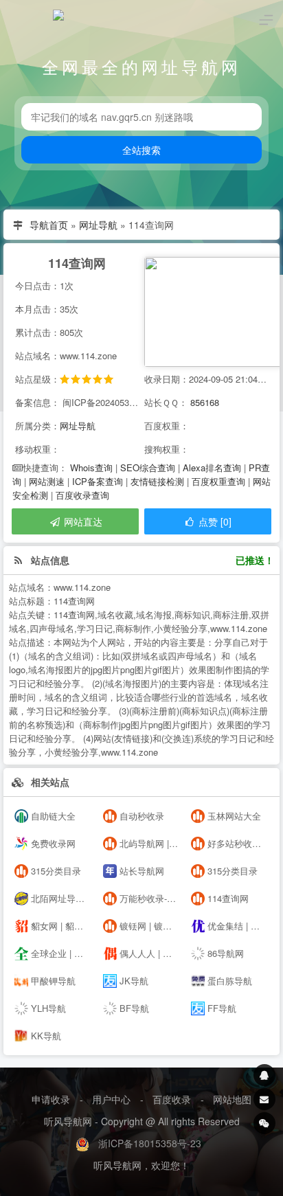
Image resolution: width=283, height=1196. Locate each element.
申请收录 (51, 1099)
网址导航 (98, 225)
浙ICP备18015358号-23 (149, 1143)
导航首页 (49, 225)
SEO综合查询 (147, 467)
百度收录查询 (82, 494)
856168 (204, 402)
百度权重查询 (218, 481)
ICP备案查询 (97, 481)
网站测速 (47, 481)
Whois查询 (91, 467)
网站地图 (232, 1099)
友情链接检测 (157, 481)
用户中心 (111, 1099)
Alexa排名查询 (212, 467)
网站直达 (81, 521)
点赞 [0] (213, 521)
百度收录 (171, 1099)
